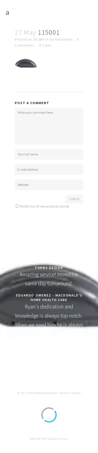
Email (53, 439)
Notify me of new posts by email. (45, 206)
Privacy (63, 439)
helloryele (64, 39)
